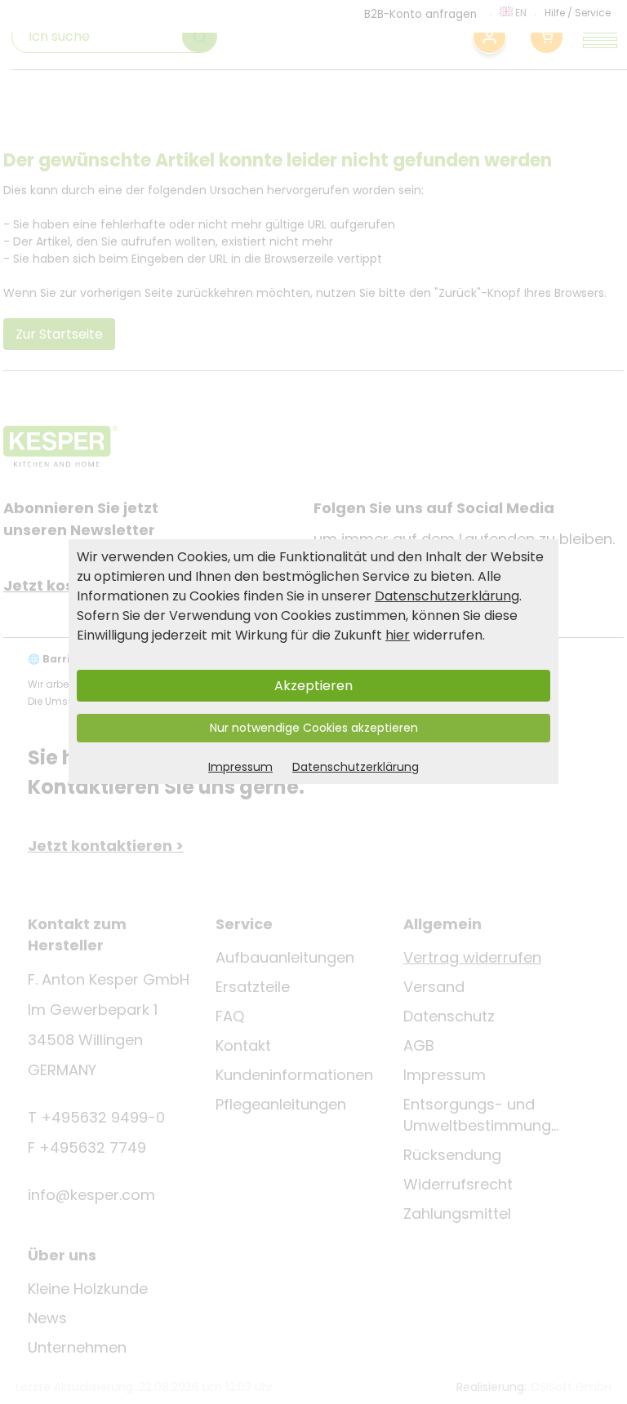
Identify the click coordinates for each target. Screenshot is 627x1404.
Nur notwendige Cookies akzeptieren (314, 728)
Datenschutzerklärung (447, 596)
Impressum (240, 767)
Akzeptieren (313, 685)
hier (397, 635)
